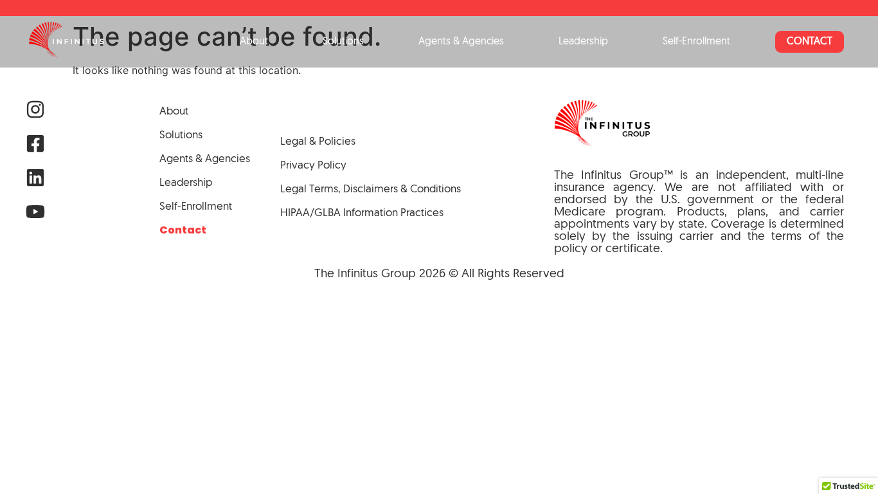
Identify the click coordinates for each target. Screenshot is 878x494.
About (254, 42)
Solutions (343, 42)
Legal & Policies (317, 141)
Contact (809, 42)
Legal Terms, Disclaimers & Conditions (370, 189)
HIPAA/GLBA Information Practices (361, 213)
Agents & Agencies (461, 42)
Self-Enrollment (696, 42)
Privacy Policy (313, 165)
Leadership (583, 42)
